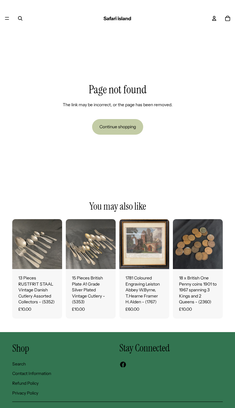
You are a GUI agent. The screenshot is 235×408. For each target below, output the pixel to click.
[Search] (20, 18)
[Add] (52, 259)
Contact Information (31, 373)
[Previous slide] (19, 244)
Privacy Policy (25, 393)
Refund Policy (25, 383)
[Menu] (7, 18)
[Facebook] (123, 365)
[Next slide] (55, 244)
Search (19, 364)
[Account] (214, 18)
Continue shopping (117, 126)
